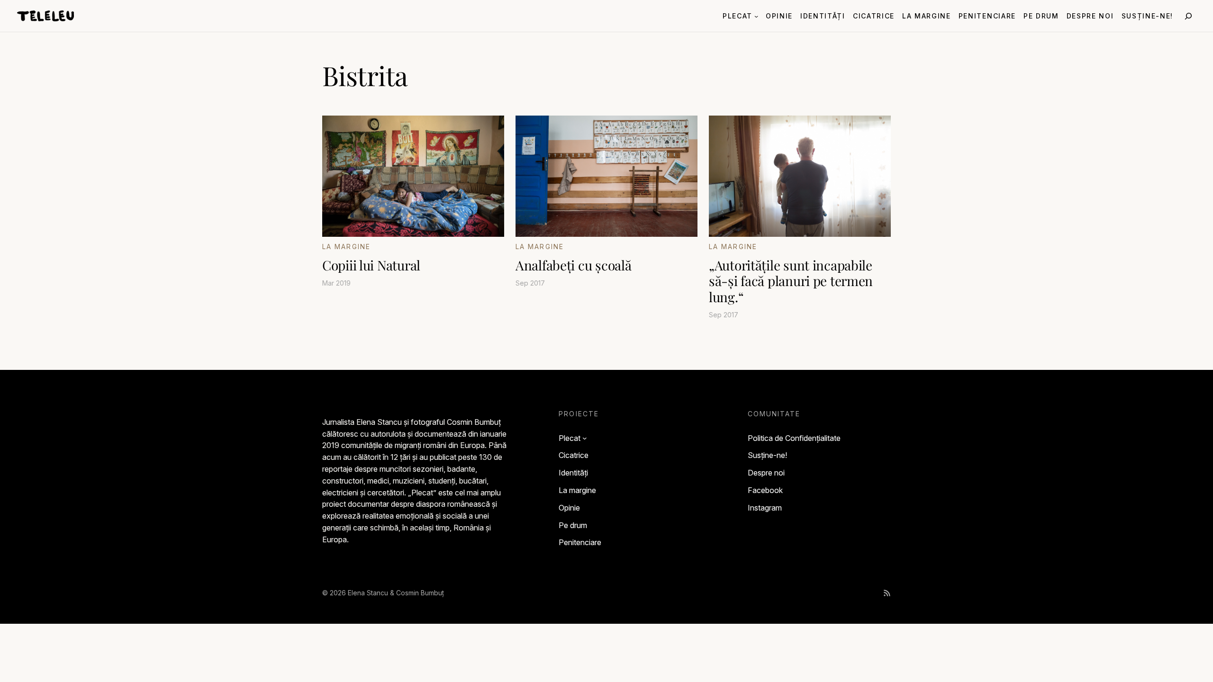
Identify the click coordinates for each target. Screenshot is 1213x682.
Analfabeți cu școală (573, 265)
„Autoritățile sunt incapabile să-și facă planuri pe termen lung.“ (791, 281)
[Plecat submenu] (756, 16)
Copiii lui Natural (371, 265)
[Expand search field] (1188, 16)
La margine (346, 246)
